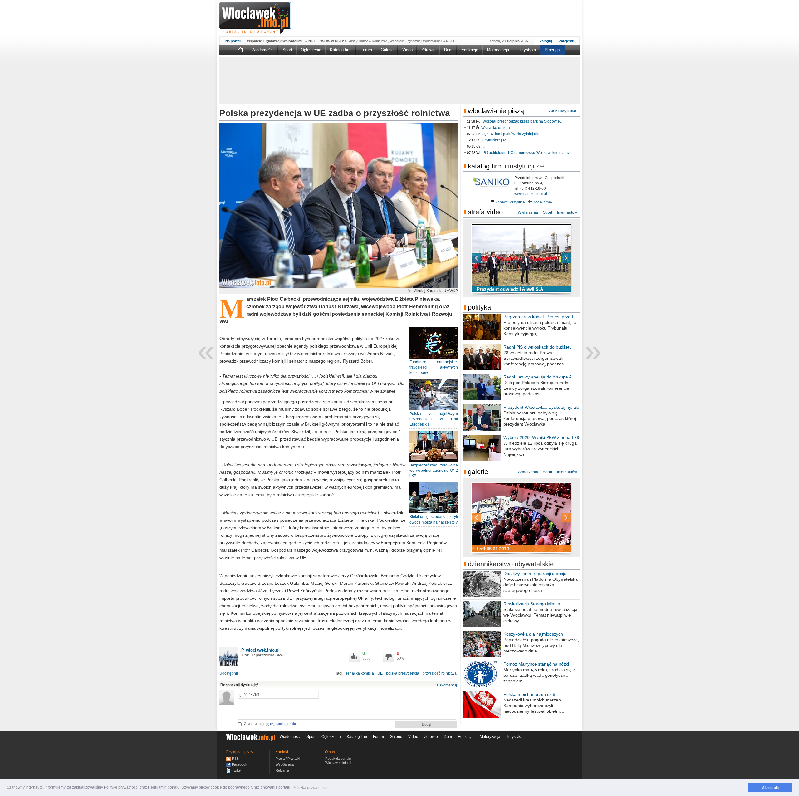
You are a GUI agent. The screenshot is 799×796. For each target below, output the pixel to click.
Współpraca (285, 764)
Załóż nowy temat (562, 111)
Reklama (282, 770)
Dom (448, 49)
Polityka (479, 307)
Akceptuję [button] (770, 787)
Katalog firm (341, 49)
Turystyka (527, 49)
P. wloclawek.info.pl (260, 650)
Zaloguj (546, 41)
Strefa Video (485, 212)
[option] (521, 258)
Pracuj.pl (553, 49)
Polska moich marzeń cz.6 (529, 694)
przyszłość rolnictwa (440, 673)
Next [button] (555, 258)
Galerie (387, 49)
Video (407, 49)
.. (484, 146)
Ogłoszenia (311, 49)
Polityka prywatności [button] (310, 787)
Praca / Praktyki (288, 758)
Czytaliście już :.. (496, 140)
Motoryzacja (498, 49)
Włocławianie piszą (496, 111)
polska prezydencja (402, 673)
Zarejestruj (567, 41)
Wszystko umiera (495, 127)
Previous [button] (487, 258)
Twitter (237, 770)
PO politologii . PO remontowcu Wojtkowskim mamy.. (527, 152)
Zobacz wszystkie (509, 202)
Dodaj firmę (542, 202)
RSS (235, 758)
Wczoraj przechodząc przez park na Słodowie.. (522, 121)
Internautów (567, 212)
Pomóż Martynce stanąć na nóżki (536, 664)
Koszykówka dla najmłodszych (533, 634)
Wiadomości (263, 49)
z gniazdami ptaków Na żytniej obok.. (513, 134)
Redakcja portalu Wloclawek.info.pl (338, 760)
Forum (366, 49)
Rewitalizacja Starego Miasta (531, 603)
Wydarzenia (528, 212)
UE (380, 673)
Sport (287, 49)
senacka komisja (360, 673)
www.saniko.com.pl (530, 194)
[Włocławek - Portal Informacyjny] (255, 18)
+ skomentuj (446, 685)
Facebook (239, 764)
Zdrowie (428, 49)
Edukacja (469, 49)
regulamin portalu (283, 723)
